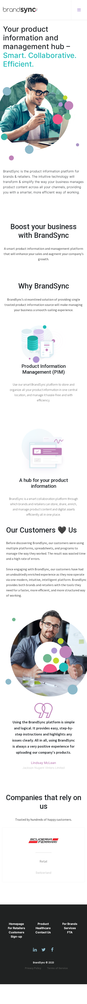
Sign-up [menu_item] (16, 936)
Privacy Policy (33, 968)
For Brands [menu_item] (69, 923)
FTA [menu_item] (69, 932)
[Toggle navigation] (77, 10)
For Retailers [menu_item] (16, 928)
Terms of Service (57, 968)
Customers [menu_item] (16, 932)
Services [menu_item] (70, 928)
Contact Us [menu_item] (43, 932)
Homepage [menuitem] (16, 923)
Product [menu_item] (43, 923)
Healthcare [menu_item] (43, 928)
